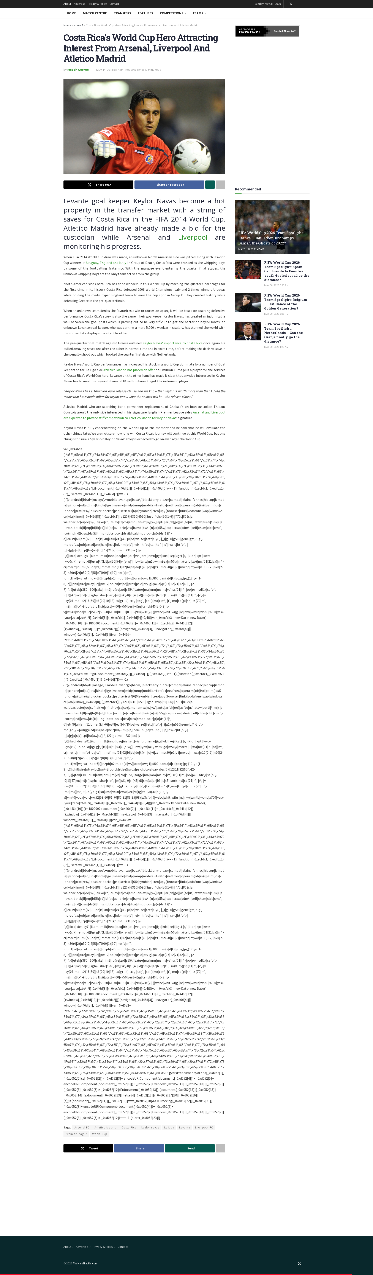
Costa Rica (129, 1127)
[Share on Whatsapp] (210, 184)
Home (71, 13)
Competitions (171, 13)
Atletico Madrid (106, 1127)
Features (145, 13)
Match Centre (95, 13)
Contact (114, 4)
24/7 (293, 31)
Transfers (122, 13)
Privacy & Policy (97, 4)
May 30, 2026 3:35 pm (276, 313)
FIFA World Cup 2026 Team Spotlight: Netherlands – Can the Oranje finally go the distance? (283, 332)
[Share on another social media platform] (220, 184)
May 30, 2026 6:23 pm (276, 285)
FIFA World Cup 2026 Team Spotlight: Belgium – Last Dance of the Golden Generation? (285, 301)
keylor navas (150, 1127)
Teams (198, 13)
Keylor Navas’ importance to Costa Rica (172, 343)
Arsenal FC (82, 1127)
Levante (184, 1127)
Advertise (79, 4)
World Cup (99, 1134)
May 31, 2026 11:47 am (251, 249)
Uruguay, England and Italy (106, 262)
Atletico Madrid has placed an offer (129, 370)
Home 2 (78, 25)
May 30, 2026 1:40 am (276, 346)
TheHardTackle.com (85, 1263)
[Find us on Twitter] (290, 4)
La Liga (169, 1127)
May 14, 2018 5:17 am (109, 70)
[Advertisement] (144, 1190)
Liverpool (192, 237)
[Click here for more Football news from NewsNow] (252, 31)
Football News (282, 31)
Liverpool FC (204, 1127)
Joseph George (78, 70)
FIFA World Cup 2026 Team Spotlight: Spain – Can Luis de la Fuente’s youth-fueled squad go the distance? (286, 271)
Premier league (76, 1134)
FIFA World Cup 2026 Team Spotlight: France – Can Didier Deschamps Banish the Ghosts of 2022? (270, 238)
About (67, 4)
